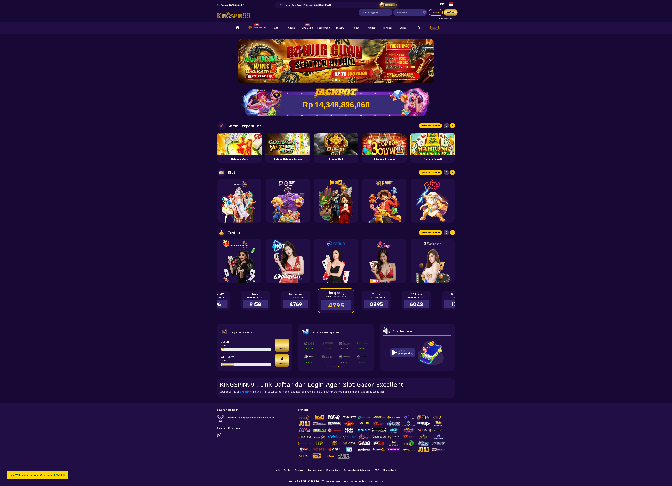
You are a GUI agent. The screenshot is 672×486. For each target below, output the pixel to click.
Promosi (387, 28)
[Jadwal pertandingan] (388, 4)
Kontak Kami (333, 470)
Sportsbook (323, 28)
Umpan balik (389, 470)
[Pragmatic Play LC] (239, 261)
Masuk (436, 12)
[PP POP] (433, 201)
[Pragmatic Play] (239, 201)
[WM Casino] (336, 261)
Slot (276, 28)
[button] (430, 61)
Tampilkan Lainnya (430, 125)
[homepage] (237, 28)
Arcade (371, 28)
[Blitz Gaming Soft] (336, 201)
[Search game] (419, 28)
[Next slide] (452, 125)
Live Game (307, 28)
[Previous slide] (446, 125)
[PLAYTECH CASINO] (288, 261)
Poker (356, 28)
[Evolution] (433, 261)
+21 (278, 470)
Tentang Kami (315, 470)
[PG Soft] (288, 201)
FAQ (377, 470)
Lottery (340, 28)
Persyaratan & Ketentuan (357, 470)
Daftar (450, 12)
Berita (403, 28)
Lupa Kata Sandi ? (447, 18)
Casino (291, 28)
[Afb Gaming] (384, 201)
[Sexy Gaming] (384, 261)
